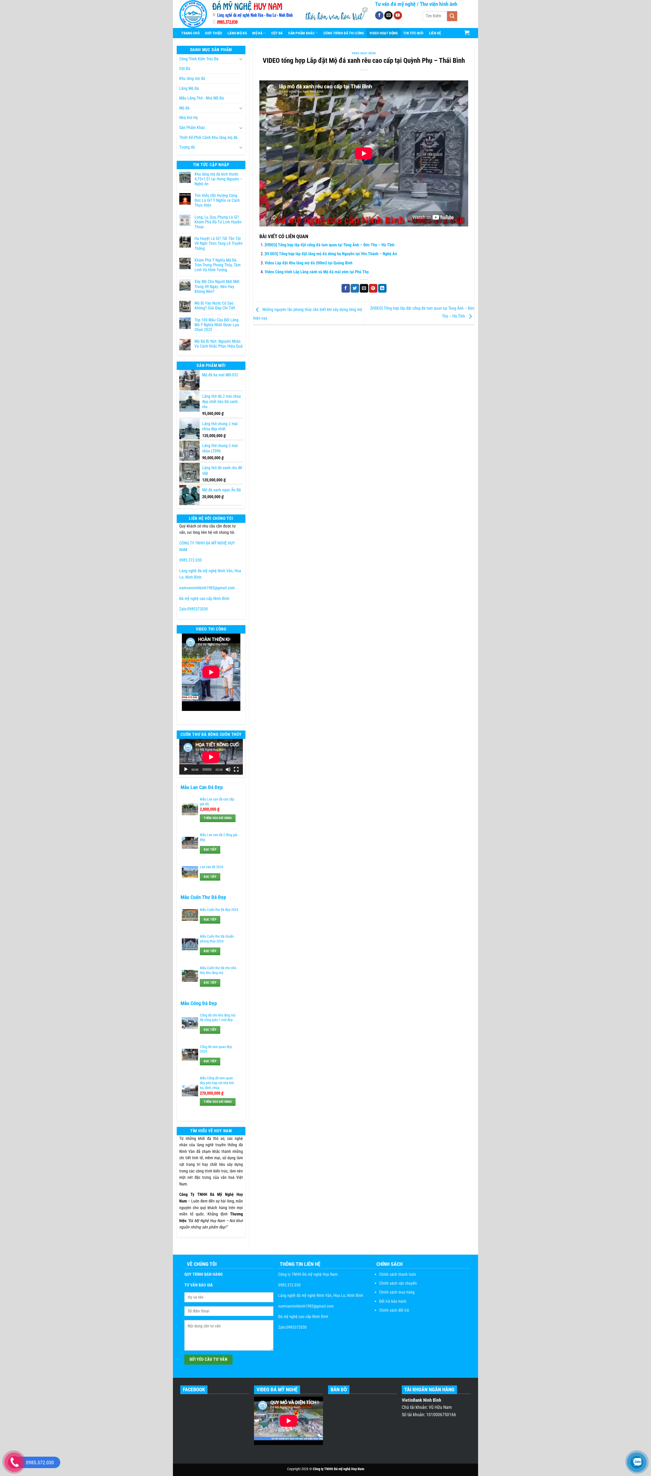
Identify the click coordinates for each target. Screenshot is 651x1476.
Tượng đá (187, 147)
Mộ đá (184, 108)
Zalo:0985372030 (193, 609)
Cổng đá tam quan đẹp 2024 (216, 1049)
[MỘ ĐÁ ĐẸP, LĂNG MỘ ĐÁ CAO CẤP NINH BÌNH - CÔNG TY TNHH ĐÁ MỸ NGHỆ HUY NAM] (238, 14)
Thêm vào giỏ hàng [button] (218, 818)
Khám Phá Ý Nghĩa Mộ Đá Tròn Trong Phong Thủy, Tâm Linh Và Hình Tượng (218, 265)
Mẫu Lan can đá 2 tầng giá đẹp (218, 837)
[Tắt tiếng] (228, 769)
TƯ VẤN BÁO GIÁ (198, 1285)
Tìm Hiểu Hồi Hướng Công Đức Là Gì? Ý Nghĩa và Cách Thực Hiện (217, 200)
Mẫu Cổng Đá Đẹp (199, 1003)
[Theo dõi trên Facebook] (379, 15)
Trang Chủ (190, 33)
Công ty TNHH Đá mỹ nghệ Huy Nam (307, 1274)
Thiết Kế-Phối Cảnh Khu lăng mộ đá (208, 137)
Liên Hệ (435, 33)
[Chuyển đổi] (241, 59)
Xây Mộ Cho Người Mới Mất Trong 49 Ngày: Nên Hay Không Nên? (217, 286)
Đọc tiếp (210, 849)
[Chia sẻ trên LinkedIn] (382, 288)
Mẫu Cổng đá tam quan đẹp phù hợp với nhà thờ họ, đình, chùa (217, 1083)
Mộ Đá (257, 33)
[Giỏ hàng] (467, 33)
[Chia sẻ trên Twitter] (355, 288)
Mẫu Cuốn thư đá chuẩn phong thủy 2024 (217, 938)
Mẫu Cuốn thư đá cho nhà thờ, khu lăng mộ (218, 970)
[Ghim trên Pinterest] (373, 288)
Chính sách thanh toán (397, 1274)
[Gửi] (452, 16)
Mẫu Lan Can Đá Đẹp (202, 787)
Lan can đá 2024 (211, 867)
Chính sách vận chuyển (398, 1283)
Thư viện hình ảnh (438, 4)
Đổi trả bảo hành (392, 1301)
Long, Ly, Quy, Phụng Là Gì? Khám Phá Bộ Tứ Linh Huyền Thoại (218, 222)
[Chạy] (185, 769)
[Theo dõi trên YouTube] (398, 15)
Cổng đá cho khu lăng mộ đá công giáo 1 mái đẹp (217, 1017)
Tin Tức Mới (413, 33)
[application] (211, 757)
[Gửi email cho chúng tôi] (388, 15)
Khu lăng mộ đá (192, 78)
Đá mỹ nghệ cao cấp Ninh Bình (204, 598)
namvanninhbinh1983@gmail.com (207, 587)
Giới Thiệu (213, 33)
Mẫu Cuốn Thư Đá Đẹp (203, 897)
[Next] (235, 677)
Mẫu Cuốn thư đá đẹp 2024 (219, 910)
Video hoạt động (383, 33)
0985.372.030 (190, 560)
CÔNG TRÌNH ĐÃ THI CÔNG (343, 33)
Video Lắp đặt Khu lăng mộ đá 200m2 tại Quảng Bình (308, 263)
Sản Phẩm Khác (301, 33)
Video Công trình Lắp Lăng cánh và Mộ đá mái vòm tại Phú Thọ (317, 271)
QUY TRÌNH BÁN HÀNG (203, 1274)
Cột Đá (277, 33)
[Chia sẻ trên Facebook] (346, 288)
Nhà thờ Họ (188, 117)
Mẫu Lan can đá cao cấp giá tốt (217, 801)
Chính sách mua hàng (397, 1292)
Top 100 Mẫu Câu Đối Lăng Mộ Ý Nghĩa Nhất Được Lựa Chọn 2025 (217, 325)
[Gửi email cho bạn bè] (364, 288)
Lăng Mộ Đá (237, 33)
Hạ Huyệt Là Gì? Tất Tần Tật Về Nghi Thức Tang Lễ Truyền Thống (219, 243)
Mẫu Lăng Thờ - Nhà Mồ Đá (201, 98)
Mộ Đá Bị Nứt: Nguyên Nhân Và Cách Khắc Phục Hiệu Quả (219, 344)
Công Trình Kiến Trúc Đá (198, 58)
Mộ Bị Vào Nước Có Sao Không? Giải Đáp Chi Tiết (215, 305)
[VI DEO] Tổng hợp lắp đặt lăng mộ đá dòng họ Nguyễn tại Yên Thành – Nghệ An (331, 253)
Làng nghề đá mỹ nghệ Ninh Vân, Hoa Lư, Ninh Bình (320, 1295)
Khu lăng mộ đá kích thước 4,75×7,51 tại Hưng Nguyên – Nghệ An (218, 179)
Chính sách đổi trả (394, 1310)
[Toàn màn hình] (236, 769)
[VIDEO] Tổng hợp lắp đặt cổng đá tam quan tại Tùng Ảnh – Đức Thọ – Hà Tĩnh (329, 244)
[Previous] (186, 677)
